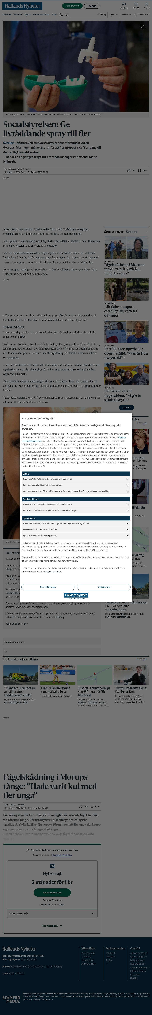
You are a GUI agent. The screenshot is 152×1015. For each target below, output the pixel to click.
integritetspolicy (52, 571)
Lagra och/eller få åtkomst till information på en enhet (47, 479)
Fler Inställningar (48, 587)
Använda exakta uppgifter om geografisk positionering (47, 504)
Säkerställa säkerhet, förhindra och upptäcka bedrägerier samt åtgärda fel (56, 523)
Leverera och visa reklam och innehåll (40, 529)
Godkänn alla (104, 587)
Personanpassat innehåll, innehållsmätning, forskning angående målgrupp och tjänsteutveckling (66, 491)
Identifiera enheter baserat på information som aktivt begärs (50, 510)
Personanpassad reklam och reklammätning (42, 485)
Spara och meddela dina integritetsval (40, 535)
